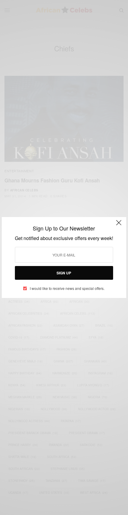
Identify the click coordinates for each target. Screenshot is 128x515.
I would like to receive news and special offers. (67, 288)
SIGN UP (64, 273)
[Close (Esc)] (119, 225)
